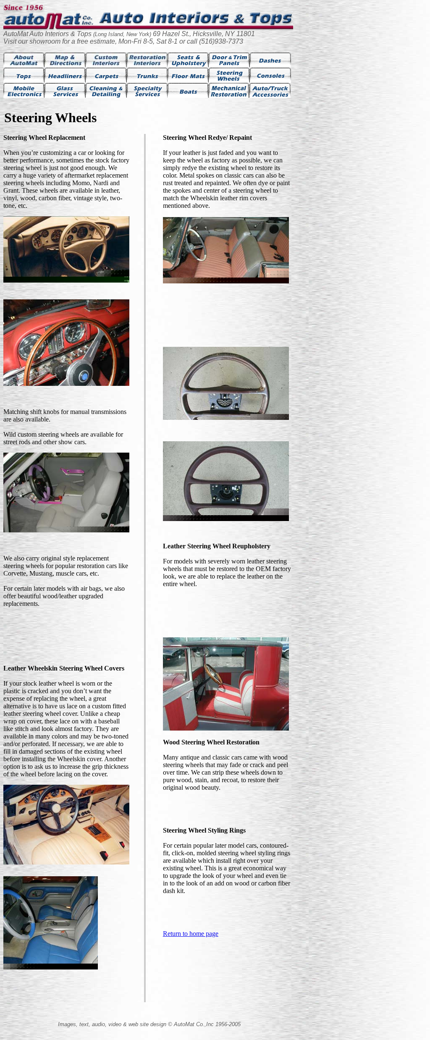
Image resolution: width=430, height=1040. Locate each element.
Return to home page (190, 933)
